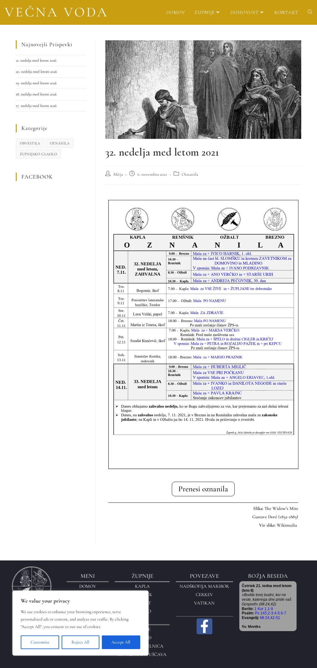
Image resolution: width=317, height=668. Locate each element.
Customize (40, 642)
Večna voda (57, 12)
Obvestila (30, 143)
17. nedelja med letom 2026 (36, 105)
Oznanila (190, 174)
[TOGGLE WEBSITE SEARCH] (310, 12)
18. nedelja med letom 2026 (36, 94)
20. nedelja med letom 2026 (36, 71)
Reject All (80, 642)
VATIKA (202, 603)
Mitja (118, 174)
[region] (80, 623)
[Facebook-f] (205, 626)
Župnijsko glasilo (38, 154)
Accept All (120, 642)
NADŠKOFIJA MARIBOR (204, 586)
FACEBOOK (37, 176)
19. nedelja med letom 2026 (36, 83)
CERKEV (204, 594)
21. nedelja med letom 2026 (36, 60)
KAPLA (142, 586)
